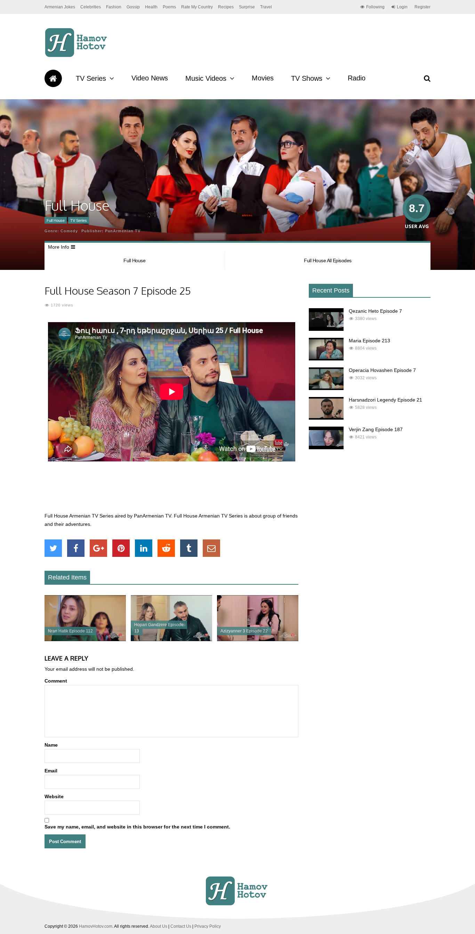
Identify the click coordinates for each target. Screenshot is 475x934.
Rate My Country (197, 7)
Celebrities (90, 7)
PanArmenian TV (122, 231)
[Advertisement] (171, 490)
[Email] (211, 548)
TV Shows (306, 78)
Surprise (247, 7)
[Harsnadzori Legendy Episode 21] (326, 418)
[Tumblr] (189, 548)
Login (402, 7)
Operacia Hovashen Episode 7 (382, 370)
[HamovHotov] (77, 56)
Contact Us (180, 926)
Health (151, 7)
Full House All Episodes (328, 260)
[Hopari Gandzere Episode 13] (171, 639)
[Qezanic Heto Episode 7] (326, 329)
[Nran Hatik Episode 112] (85, 639)
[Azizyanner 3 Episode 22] (257, 639)
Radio (356, 78)
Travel (266, 7)
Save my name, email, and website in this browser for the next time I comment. (137, 827)
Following (375, 7)
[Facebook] (75, 548)
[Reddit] (166, 548)
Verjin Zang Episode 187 (376, 429)
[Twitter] (53, 548)
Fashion (113, 7)
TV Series (91, 78)
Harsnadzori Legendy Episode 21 (385, 400)
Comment (56, 681)
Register (422, 7)
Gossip (133, 7)
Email (51, 770)
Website (54, 796)
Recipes (226, 7)
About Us (158, 926)
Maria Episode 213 (369, 340)
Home (53, 78)
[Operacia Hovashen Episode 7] (326, 388)
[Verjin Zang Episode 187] (326, 447)
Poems (169, 7)
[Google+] (98, 548)
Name (51, 745)
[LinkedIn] (143, 548)
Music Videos (205, 78)
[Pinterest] (121, 548)
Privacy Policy (207, 926)
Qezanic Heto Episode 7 (375, 311)
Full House (56, 220)
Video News (149, 78)
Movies (263, 78)
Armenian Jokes (60, 7)
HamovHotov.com (95, 926)
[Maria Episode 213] (326, 358)
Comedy (69, 231)
